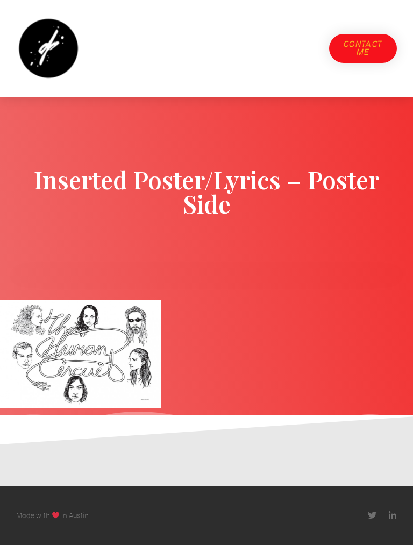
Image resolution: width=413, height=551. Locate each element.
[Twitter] (372, 515)
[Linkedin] (392, 515)
